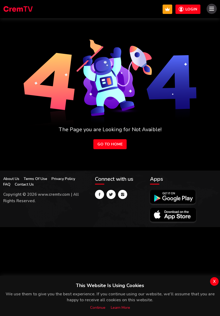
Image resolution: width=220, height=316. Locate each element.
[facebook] (99, 194)
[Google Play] (173, 197)
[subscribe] (167, 9)
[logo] (18, 9)
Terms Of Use (35, 178)
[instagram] (122, 194)
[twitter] (111, 194)
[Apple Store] (173, 215)
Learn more (120, 307)
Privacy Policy (63, 178)
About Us (11, 178)
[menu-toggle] (212, 9)
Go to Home (110, 144)
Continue (97, 307)
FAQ (6, 184)
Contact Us (24, 184)
